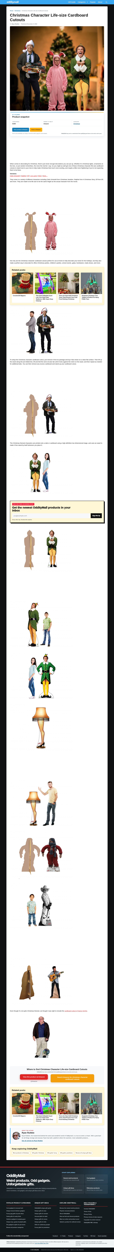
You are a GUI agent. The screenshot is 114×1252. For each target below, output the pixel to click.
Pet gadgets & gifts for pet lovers (15, 1224)
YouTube (85, 1236)
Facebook (55, 1236)
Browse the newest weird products (70, 1208)
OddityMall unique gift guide (43, 1208)
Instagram (78, 1236)
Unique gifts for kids (40, 1222)
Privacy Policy (88, 1214)
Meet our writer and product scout (69, 1219)
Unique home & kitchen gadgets (15, 1210)
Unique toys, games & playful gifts (16, 1222)
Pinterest (70, 1236)
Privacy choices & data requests (93, 1217)
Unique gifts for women (41, 1213)
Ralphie (23, 176)
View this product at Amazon (34, 1077)
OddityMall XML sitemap (91, 1222)
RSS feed (93, 1236)
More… (45, 176)
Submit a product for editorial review (70, 1222)
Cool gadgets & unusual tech (14, 1208)
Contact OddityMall (89, 1208)
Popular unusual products (67, 1210)
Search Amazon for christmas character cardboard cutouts (72, 1078)
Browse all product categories (15, 1227)
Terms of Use (87, 1211)
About (100, 2)
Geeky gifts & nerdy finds (13, 1216)
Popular (93, 2)
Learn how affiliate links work (41, 1243)
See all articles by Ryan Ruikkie (32, 1141)
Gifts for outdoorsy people (42, 1224)
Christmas (17, 10)
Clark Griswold (15, 176)
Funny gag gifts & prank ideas (15, 1213)
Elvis (39, 176)
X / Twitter (63, 1236)
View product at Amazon (21, 129)
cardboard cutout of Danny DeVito (76, 1011)
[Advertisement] (57, 150)
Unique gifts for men (40, 1210)
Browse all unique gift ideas (84, 1153)
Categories (82, 2)
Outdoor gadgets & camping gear (15, 1219)
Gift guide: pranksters (66, 1153)
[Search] (106, 2)
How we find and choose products (69, 1216)
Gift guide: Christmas (38, 1153)
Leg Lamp (33, 176)
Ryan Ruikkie (15, 24)
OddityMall (15, 1176)
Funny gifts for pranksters (42, 1227)
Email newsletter (102, 1236)
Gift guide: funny (52, 1153)
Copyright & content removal (92, 1219)
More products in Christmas (21, 1153)
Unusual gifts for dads (41, 1216)
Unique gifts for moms (41, 1219)
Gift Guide (71, 2)
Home (11, 10)
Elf (28, 176)
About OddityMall (65, 1213)
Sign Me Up (96, 515)
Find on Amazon (36, 129)
